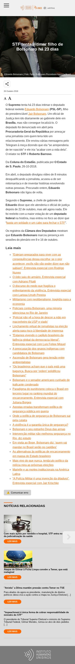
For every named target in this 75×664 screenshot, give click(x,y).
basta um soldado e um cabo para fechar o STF (35, 222)
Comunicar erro (17, 492)
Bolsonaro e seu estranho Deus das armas (39, 429)
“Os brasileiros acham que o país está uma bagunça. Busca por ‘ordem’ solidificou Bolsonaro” (39, 371)
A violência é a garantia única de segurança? (40, 424)
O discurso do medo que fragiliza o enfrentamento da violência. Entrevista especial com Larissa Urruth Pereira (42, 290)
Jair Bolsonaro (37, 113)
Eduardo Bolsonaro (37, 109)
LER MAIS (12, 541)
